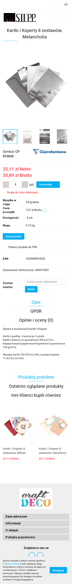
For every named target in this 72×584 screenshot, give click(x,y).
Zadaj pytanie (14, 236)
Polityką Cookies (11, 564)
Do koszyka (46, 184)
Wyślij (31, 289)
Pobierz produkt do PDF (22, 247)
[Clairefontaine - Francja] (49, 151)
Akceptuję (58, 570)
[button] (64, 4)
